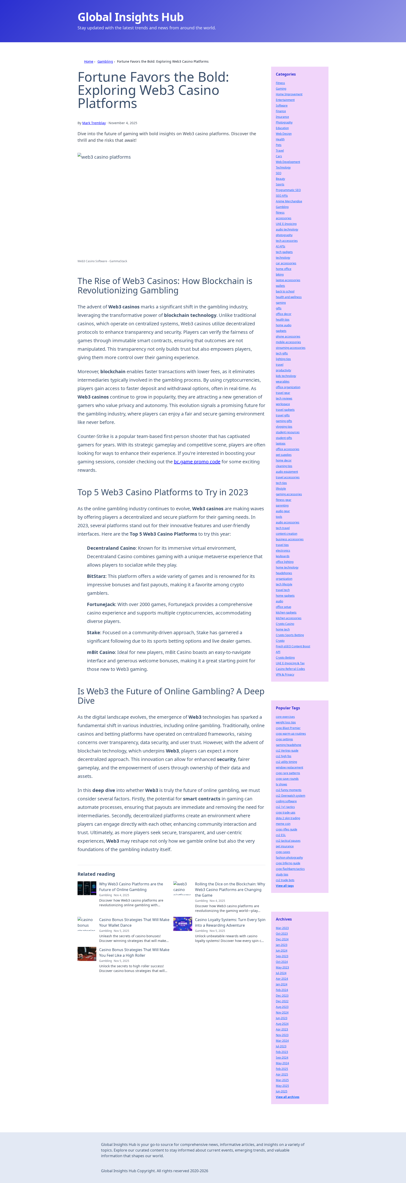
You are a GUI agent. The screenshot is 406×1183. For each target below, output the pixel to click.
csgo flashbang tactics (290, 869)
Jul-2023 (281, 1046)
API (278, 652)
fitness (280, 213)
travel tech (283, 590)
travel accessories (288, 477)
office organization (288, 387)
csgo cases (283, 852)
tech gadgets (284, 252)
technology (283, 258)
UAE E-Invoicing (286, 224)
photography (284, 235)
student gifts (284, 438)
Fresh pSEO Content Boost (293, 646)
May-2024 (282, 1063)
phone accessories (288, 336)
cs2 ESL (281, 835)
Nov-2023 (282, 1035)
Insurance (282, 117)
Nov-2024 (282, 1012)
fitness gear (283, 500)
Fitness (280, 83)
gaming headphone (288, 745)
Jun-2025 (281, 1091)
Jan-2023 (281, 945)
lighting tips (283, 359)
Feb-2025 (282, 1069)
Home (88, 61)
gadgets (281, 331)
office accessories (287, 449)
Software (282, 106)
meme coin (283, 824)
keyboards (282, 556)
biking (280, 275)
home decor (284, 460)
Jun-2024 (281, 951)
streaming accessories (290, 348)
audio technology (287, 229)
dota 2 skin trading (288, 818)
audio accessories (287, 522)
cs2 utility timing (286, 762)
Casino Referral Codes (290, 669)
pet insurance (285, 846)
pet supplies (284, 455)
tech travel (283, 528)
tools (279, 517)
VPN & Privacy (285, 674)
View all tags (285, 886)
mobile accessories (288, 342)
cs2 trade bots (285, 880)
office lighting (284, 562)
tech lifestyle (284, 584)
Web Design (284, 134)
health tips (282, 320)
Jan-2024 (281, 984)
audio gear (283, 511)
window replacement (289, 767)
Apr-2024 (282, 979)
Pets (278, 145)
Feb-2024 (282, 990)
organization (284, 579)
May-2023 (282, 967)
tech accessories (287, 241)
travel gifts (283, 415)
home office (283, 269)
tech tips (281, 483)
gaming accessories (289, 494)
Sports (280, 184)
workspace (283, 404)
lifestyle (281, 489)
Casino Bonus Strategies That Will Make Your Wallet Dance (134, 922)
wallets (280, 286)
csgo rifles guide (286, 829)
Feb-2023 (282, 1052)
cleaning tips (284, 466)
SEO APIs (282, 196)
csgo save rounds (287, 779)
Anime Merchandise (289, 201)
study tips (282, 874)
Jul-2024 (281, 973)
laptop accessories (288, 280)
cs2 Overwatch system (290, 796)
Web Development (288, 162)
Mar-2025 (282, 1080)
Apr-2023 (282, 1029)
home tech (283, 629)
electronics (283, 551)
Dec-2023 (282, 996)
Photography (284, 122)
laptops (280, 444)
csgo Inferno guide (288, 863)
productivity (283, 370)
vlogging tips (284, 427)
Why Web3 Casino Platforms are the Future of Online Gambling (131, 886)
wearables (282, 382)
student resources (288, 432)
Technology (283, 167)
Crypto (280, 641)
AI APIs (280, 246)
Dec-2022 (282, 1001)
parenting (282, 505)
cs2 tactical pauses (288, 841)
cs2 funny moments (288, 790)
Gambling (105, 61)
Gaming (281, 89)
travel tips (282, 545)
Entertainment (285, 100)
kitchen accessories (288, 618)
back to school (285, 291)
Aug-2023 (282, 1007)
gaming (281, 303)
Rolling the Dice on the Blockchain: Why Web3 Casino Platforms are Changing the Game (230, 889)
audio (279, 601)
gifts (278, 308)
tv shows (281, 784)
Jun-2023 (281, 1018)
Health (280, 139)
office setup (283, 607)
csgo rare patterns (288, 773)
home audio (283, 325)
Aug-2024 (282, 1024)
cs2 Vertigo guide (287, 751)
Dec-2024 (282, 939)
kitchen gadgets (286, 613)
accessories (283, 218)
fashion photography (289, 858)
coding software (286, 801)
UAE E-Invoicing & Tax (290, 663)
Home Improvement (289, 94)
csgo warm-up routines (291, 734)
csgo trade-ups (285, 812)
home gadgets (285, 596)
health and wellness (289, 297)
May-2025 (282, 1086)
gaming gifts (284, 421)
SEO (278, 173)
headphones (284, 573)
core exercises (285, 717)
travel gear (283, 393)
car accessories (286, 263)
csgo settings (284, 739)
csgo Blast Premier (288, 728)
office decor (283, 314)
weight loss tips (286, 722)
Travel (280, 151)
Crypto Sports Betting (290, 635)
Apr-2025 (282, 1074)
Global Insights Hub (130, 16)
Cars (279, 156)
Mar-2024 (282, 1041)
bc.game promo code (197, 461)
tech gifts (282, 353)
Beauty (280, 179)
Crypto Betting (285, 658)
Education (282, 128)
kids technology (286, 376)
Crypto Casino (285, 624)
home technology (287, 567)
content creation (286, 534)
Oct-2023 (282, 934)
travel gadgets (285, 410)
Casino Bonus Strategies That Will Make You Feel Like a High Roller (134, 952)
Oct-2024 (282, 962)
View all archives (287, 1097)
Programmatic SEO (288, 190)
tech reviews (284, 398)
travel (279, 365)
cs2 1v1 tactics (285, 807)
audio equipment (287, 472)
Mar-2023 (282, 928)
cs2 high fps (283, 756)
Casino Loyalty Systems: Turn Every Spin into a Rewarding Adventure (230, 922)
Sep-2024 (282, 1058)
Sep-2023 (282, 956)
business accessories (290, 539)
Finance (281, 111)
